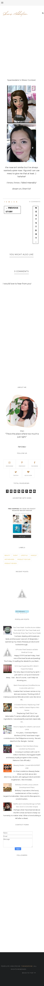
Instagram (9, 466)
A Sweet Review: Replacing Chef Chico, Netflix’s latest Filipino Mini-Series (27, 707)
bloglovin (28, 475)
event (15, 555)
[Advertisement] (22, 49)
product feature (23, 559)
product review (11, 563)
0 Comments (34, 201)
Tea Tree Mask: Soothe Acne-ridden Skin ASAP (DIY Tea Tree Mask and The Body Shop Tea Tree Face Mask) (27, 630)
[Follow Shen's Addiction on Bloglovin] (22, 613)
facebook (34, 466)
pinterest (22, 466)
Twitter (15, 475)
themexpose (27, 966)
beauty (7, 555)
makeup (34, 555)
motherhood (9, 559)
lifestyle (24, 555)
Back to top (28, 973)
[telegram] (9, 201)
